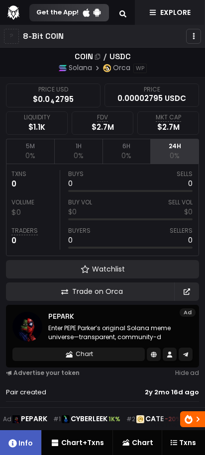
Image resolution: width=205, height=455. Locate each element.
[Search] (123, 12)
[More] (193, 36)
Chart (84, 354)
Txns (187, 443)
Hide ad (187, 372)
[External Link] (186, 291)
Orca (121, 68)
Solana (80, 68)
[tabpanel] (102, 210)
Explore (175, 12)
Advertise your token (46, 372)
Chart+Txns (82, 443)
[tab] (30, 151)
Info (25, 443)
